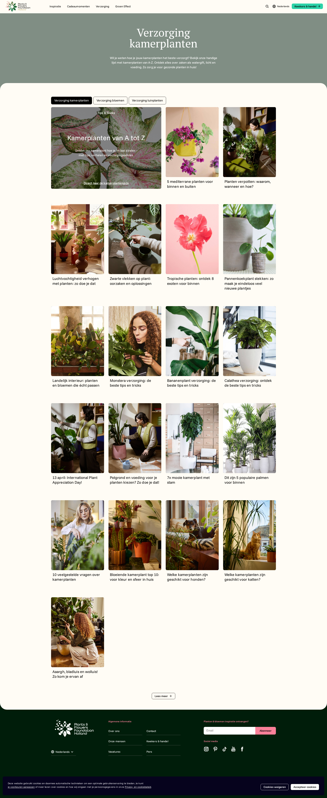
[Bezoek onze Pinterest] (215, 749)
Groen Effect (123, 6)
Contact (151, 731)
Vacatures (114, 751)
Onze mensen (116, 741)
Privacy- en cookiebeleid (138, 786)
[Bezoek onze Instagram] (206, 749)
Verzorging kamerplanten (71, 100)
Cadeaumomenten (78, 6)
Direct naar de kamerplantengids (106, 183)
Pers (149, 751)
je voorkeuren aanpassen (21, 786)
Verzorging (102, 6)
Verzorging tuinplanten (147, 100)
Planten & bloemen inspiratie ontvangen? (226, 721)
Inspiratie (55, 6)
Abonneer (265, 730)
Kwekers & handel (157, 741)
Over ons (114, 731)
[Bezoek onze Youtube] (233, 749)
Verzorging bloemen (110, 100)
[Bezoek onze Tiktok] (224, 749)
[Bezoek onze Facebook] (242, 749)
